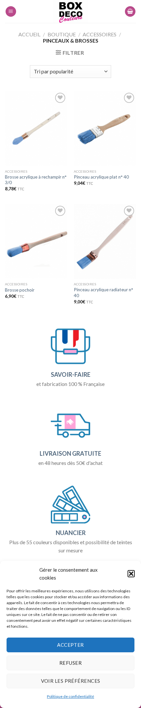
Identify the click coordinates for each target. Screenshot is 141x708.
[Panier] (130, 11)
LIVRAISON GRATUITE (70, 453)
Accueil (29, 34)
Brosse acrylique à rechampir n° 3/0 (36, 179)
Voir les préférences (70, 681)
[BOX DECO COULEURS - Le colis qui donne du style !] (70, 11)
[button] (131, 573)
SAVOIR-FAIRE (71, 374)
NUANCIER (71, 532)
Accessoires (99, 34)
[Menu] (11, 11)
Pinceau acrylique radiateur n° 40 (103, 292)
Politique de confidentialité (70, 696)
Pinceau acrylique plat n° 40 (101, 177)
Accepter (70, 645)
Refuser (70, 663)
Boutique (62, 34)
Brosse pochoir (19, 290)
